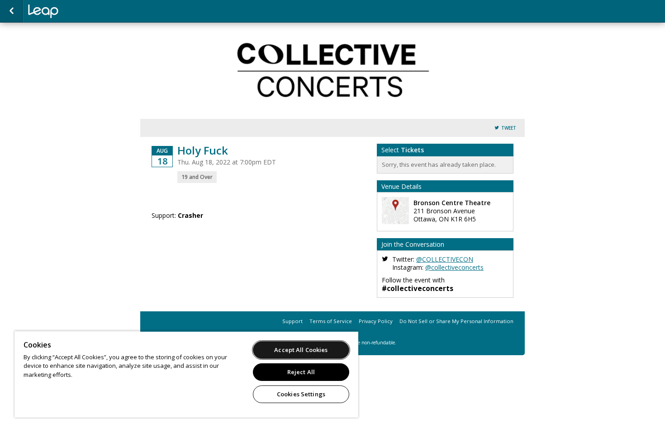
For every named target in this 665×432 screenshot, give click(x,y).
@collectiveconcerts (454, 267)
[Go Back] (11, 11)
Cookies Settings (301, 394)
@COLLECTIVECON (444, 259)
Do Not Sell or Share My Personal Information (456, 321)
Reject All (301, 372)
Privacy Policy (376, 321)
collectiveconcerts (73, 11)
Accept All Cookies (301, 350)
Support (292, 321)
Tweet (508, 128)
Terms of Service (330, 321)
